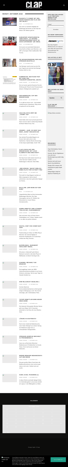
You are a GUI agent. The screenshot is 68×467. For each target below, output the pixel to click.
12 (43, 416)
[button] (58, 459)
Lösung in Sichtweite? (27, 318)
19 (43, 419)
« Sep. (4, 432)
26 (43, 423)
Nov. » (8, 432)
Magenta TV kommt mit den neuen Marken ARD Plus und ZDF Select (29, 20)
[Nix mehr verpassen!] (56, 43)
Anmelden (55, 29)
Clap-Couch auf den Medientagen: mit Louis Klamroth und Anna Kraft (29, 151)
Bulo (20, 191)
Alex (20, 23)
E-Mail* (50, 24)
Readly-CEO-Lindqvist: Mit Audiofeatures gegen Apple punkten (55, 167)
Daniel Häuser (23, 82)
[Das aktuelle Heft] (56, 84)
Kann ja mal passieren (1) (29, 374)
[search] (61, 97)
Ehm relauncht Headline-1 (29, 281)
